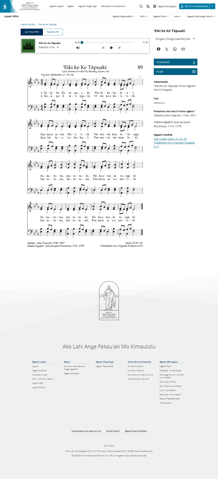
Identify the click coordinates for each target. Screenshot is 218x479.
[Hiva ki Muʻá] (103, 47)
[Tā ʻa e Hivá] (111, 47)
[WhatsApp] (175, 49)
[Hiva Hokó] (119, 47)
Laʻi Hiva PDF (32, 32)
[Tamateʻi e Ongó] (78, 47)
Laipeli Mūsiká (28, 24)
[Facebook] (158, 49)
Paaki (160, 71)
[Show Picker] (58, 47)
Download (163, 62)
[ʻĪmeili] (183, 49)
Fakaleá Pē (53, 32)
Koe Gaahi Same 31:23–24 (170, 139)
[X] (166, 49)
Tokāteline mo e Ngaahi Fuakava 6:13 (174, 144)
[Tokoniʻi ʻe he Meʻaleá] (48, 47)
